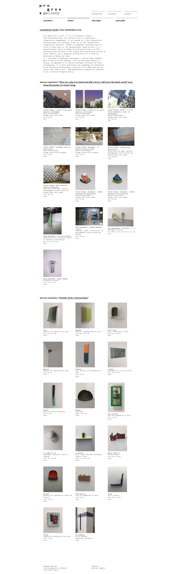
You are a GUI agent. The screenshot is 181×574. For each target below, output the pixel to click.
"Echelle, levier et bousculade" (74, 297)
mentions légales (98, 568)
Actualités (97, 14)
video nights (96, 20)
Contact (127, 14)
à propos (112, 14)
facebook (95, 566)
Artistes (71, 20)
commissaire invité (49, 29)
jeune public (120, 20)
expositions (48, 20)
